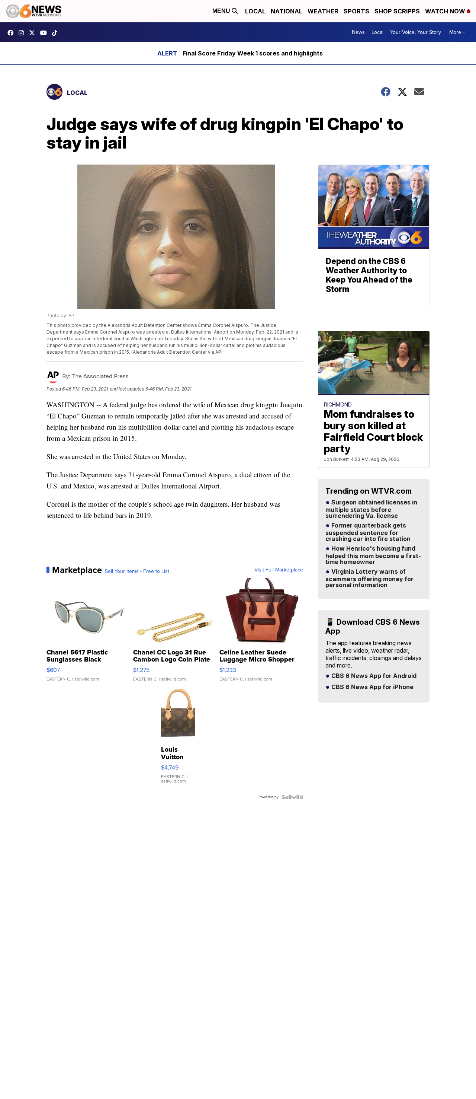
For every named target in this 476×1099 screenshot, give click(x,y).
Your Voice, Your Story (415, 32)
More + (457, 32)
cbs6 (23, 33)
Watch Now (446, 11)
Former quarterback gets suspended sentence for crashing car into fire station (368, 532)
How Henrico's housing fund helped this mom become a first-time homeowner (373, 555)
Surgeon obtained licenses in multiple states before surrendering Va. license (371, 509)
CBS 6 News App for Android (373, 676)
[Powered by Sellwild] (292, 797)
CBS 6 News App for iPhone (372, 687)
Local (255, 11)
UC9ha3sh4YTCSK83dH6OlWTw (45, 33)
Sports (356, 11)
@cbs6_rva (56, 33)
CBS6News (12, 33)
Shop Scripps (397, 11)
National (286, 11)
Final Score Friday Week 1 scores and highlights (253, 53)
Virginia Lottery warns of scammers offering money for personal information (369, 578)
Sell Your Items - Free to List (137, 571)
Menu (222, 11)
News (358, 32)
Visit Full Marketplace (278, 570)
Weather (323, 11)
